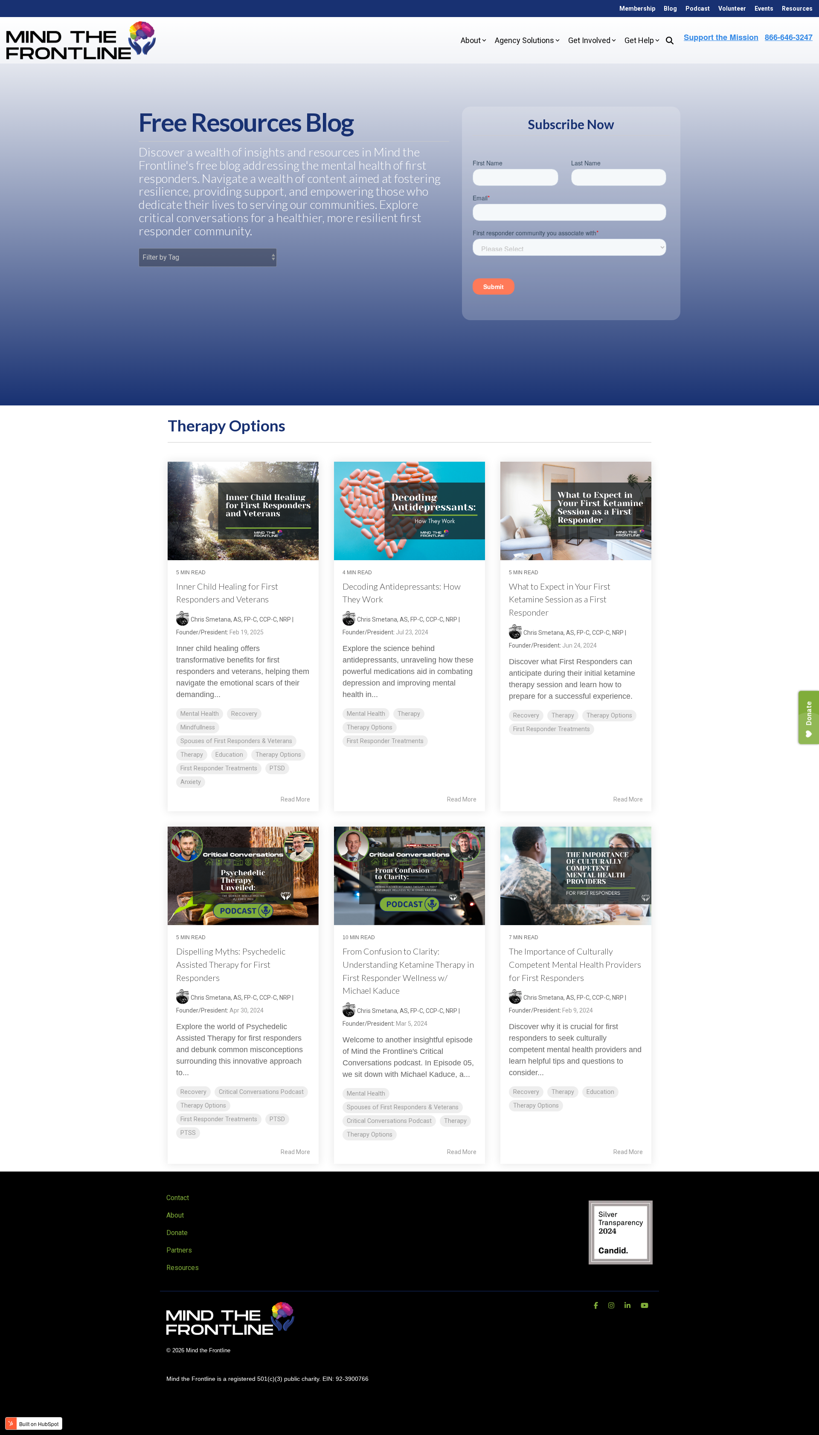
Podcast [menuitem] (697, 8)
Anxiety (190, 782)
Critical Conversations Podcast (261, 1092)
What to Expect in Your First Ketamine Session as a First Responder (559, 599)
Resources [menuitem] (797, 8)
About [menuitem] (175, 1215)
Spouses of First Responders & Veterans (236, 741)
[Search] (669, 40)
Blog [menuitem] (670, 8)
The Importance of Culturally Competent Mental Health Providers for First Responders (575, 964)
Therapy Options (278, 754)
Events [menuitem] (764, 8)
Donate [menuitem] (177, 1233)
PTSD (277, 768)
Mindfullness (197, 727)
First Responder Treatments (218, 768)
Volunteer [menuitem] (732, 8)
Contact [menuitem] (177, 1198)
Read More (295, 799)
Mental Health (199, 714)
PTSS (188, 1133)
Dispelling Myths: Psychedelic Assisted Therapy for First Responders (230, 964)
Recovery (244, 714)
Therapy (191, 754)
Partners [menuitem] (179, 1250)
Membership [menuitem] (637, 8)
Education (229, 754)
